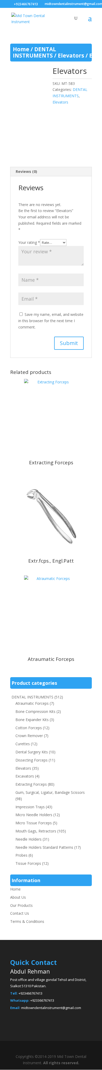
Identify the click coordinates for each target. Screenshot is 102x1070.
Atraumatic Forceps (32, 703)
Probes (21, 855)
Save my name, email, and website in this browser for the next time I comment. (50, 321)
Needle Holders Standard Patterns (44, 847)
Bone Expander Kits (32, 719)
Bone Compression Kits (35, 711)
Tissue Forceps (28, 863)
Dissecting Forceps (31, 760)
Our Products (21, 905)
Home (21, 49)
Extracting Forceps (31, 784)
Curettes (22, 743)
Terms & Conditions (27, 921)
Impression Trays (30, 806)
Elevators (71, 55)
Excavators (24, 776)
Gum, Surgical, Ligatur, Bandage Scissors (50, 792)
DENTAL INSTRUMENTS (34, 52)
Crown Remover (29, 735)
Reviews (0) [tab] (26, 171)
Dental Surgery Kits (31, 751)
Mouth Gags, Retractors (35, 831)
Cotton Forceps (28, 727)
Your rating (29, 242)
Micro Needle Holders (33, 814)
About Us (18, 897)
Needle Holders (28, 839)
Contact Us (19, 913)
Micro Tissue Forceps (33, 822)
